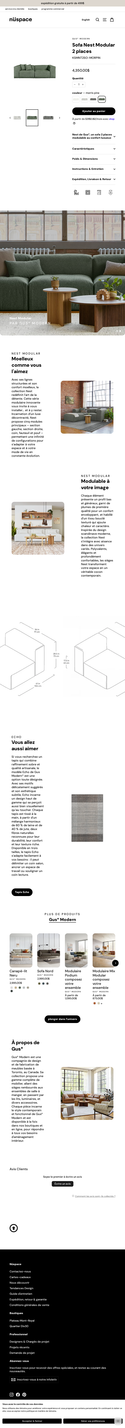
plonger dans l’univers (62, 1019)
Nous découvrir (19, 1282)
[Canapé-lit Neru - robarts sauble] (11, 987)
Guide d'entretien (21, 1294)
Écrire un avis (63, 1183)
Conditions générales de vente (29, 1305)
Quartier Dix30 (19, 1326)
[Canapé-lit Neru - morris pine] (19, 987)
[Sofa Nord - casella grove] (39, 983)
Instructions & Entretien (88, 169)
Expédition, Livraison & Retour (91, 179)
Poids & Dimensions (85, 158)
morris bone (76, 99)
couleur (85, 93)
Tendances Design (21, 1288)
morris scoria (93, 99)
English (86, 19)
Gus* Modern (81, 38)
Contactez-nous (20, 1271)
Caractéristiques (83, 148)
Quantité (77, 78)
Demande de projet (22, 1353)
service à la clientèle (14, 9)
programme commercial (53, 9)
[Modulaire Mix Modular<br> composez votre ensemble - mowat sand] (98, 1003)
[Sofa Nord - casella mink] (47, 983)
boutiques (33, 9)
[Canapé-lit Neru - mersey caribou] (15, 987)
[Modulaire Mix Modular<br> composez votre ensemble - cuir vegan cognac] (94, 1003)
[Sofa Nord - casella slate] (43, 983)
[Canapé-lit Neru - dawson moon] (23, 987)
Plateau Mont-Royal (22, 1320)
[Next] (115, 963)
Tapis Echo (22, 892)
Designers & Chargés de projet (29, 1341)
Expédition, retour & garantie (28, 1299)
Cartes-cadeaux (20, 1277)
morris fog (84, 99)
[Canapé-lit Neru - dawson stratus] (11, 991)
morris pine (101, 99)
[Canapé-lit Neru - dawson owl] (28, 987)
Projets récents (19, 1347)
